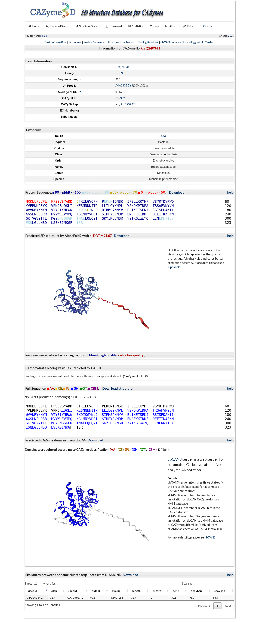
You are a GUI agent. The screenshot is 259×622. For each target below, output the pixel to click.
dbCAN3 (175, 459)
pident (96, 590)
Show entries (40, 583)
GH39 (119, 73)
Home (35, 26)
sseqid (72, 590)
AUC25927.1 (129, 104)
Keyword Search (59, 26)
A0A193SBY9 (124, 85)
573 (163, 135)
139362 (120, 98)
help (230, 192)
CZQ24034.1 (123, 67)
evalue (116, 590)
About (173, 26)
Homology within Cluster (198, 42)
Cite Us (207, 26)
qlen (54, 590)
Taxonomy (75, 42)
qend (175, 590)
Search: (187, 583)
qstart (156, 590)
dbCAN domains (171, 42)
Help (156, 26)
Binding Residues (148, 42)
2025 (231, 35)
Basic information (55, 42)
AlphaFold (174, 267)
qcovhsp (196, 590)
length (136, 590)
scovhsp (219, 590)
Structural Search (89, 26)
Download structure (117, 388)
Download (115, 26)
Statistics (137, 26)
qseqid (32, 590)
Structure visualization (121, 42)
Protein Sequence (94, 42)
